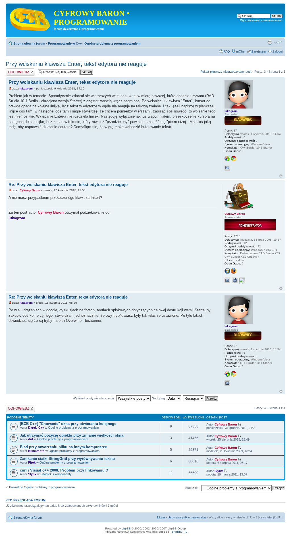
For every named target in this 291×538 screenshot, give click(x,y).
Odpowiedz (13, 70)
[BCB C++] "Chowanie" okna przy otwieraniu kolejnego (68, 424)
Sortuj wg (159, 398)
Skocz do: (192, 487)
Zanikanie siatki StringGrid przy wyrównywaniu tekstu (67, 458)
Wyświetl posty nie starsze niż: (94, 398)
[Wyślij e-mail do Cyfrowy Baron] (227, 280)
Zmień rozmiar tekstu (278, 42)
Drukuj (270, 42)
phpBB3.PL (179, 531)
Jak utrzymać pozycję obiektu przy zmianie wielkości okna (71, 435)
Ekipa (161, 517)
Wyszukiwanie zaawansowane (261, 20)
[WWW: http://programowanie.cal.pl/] (235, 280)
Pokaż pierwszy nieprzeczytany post (225, 71)
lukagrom (26, 88)
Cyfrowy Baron (30, 190)
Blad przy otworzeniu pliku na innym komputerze (63, 447)
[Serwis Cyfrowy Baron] (30, 18)
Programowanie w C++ (65, 43)
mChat (240, 51)
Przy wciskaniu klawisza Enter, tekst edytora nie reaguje (76, 64)
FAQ (227, 51)
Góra (280, 176)
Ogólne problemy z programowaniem (112, 43)
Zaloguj (277, 51)
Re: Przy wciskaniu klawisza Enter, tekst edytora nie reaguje (68, 184)
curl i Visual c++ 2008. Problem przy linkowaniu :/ (64, 470)
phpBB (126, 528)
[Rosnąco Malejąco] (201, 398)
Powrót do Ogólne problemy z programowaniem (42, 487)
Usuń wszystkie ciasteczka (187, 517)
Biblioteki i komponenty (56, 474)
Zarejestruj (258, 51)
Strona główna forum (29, 43)
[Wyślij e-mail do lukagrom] (227, 168)
